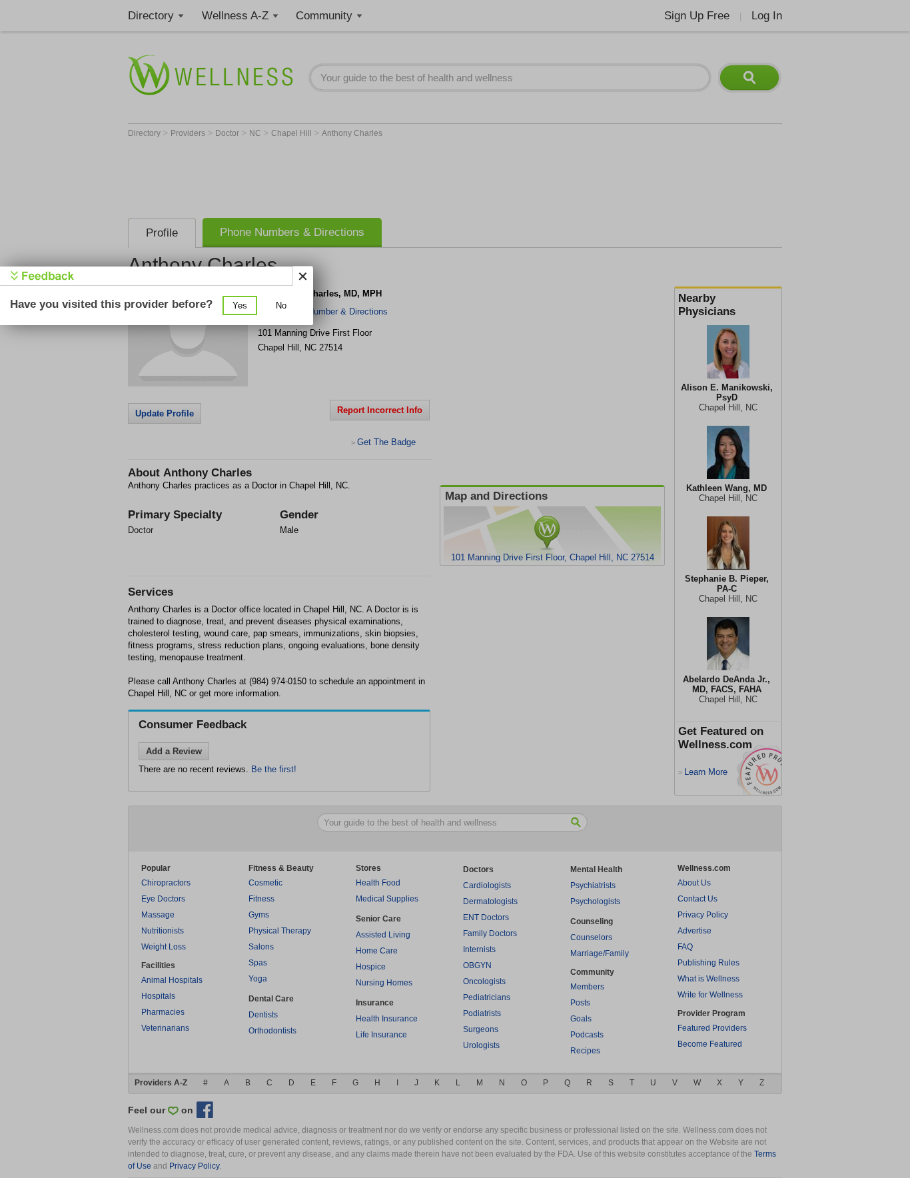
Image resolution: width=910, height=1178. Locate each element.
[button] (240, 305)
